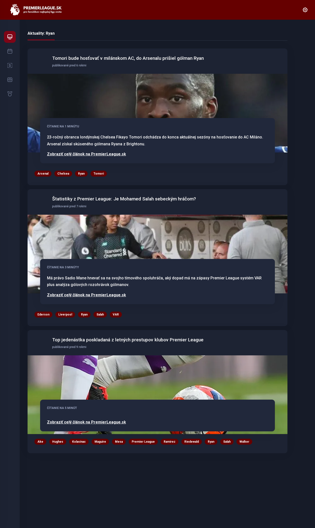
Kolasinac (79, 441)
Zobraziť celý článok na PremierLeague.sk (86, 154)
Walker (244, 441)
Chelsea (63, 173)
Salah (100, 314)
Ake (40, 441)
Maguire (100, 441)
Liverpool (65, 314)
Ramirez (169, 441)
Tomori (99, 173)
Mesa (119, 441)
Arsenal (42, 173)
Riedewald (191, 441)
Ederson (43, 314)
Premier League (143, 441)
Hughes (57, 441)
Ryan (81, 173)
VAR (116, 314)
